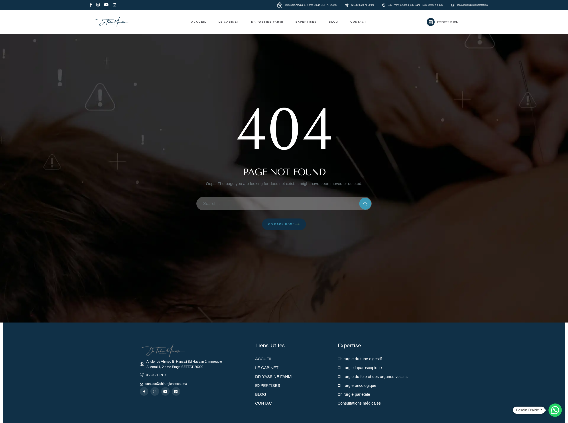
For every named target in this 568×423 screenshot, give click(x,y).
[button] (555, 410)
